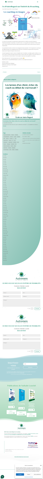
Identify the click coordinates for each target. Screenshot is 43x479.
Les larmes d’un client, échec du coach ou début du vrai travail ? (19, 121)
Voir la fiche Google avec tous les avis (21, 456)
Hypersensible (6, 140)
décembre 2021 (5, 251)
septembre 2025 (5, 175)
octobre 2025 (5, 173)
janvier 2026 (5, 168)
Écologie (16, 149)
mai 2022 (4, 242)
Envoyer (37, 308)
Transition (9, 147)
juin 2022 (4, 240)
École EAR (9, 9)
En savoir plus (22, 372)
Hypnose (10, 140)
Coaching (16, 134)
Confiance (11, 136)
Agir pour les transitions (7, 134)
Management (5, 142)
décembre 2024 (5, 191)
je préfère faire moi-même (26, 143)
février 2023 (5, 228)
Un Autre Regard (14, 9)
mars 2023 (4, 226)
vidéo (10, 149)
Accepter (20, 474)
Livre (14, 140)
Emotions (7, 138)
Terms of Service (29, 374)
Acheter (11, 407)
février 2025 (5, 187)
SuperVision (5, 147)
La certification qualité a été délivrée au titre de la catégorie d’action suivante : (14, 449)
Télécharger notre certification (8, 451)
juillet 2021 (4, 256)
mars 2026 (4, 164)
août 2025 (4, 177)
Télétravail (13, 147)
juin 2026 (4, 159)
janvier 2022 (5, 249)
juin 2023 (4, 221)
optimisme (14, 142)
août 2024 (4, 198)
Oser (18, 142)
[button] (40, 465)
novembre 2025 (5, 171)
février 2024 (5, 207)
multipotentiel (10, 142)
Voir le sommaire (10, 412)
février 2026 (5, 166)
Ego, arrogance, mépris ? (26, 136)
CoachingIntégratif (6, 136)
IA (12, 140)
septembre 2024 (5, 196)
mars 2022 (4, 246)
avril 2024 (4, 203)
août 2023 (4, 217)
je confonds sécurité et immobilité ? (27, 134)
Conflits (15, 136)
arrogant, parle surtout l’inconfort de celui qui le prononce (31, 138)
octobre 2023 (5, 214)
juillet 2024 (4, 200)
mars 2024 (4, 205)
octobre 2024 (5, 194)
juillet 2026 (4, 157)
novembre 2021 (5, 253)
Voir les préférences (37, 474)
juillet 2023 (4, 219)
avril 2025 (4, 184)
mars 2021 (4, 258)
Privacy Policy (24, 374)
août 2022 (4, 237)
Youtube (13, 149)
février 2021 (5, 260)
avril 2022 (4, 244)
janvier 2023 (5, 230)
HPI (15, 138)
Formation (11, 138)
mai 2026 (4, 161)
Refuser (28, 474)
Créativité (18, 136)
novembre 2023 (5, 212)
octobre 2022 (5, 233)
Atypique (12, 134)
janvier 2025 (5, 189)
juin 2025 (4, 180)
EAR (4, 138)
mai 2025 (4, 182)
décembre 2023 (5, 210)
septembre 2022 (5, 235)
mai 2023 (4, 223)
